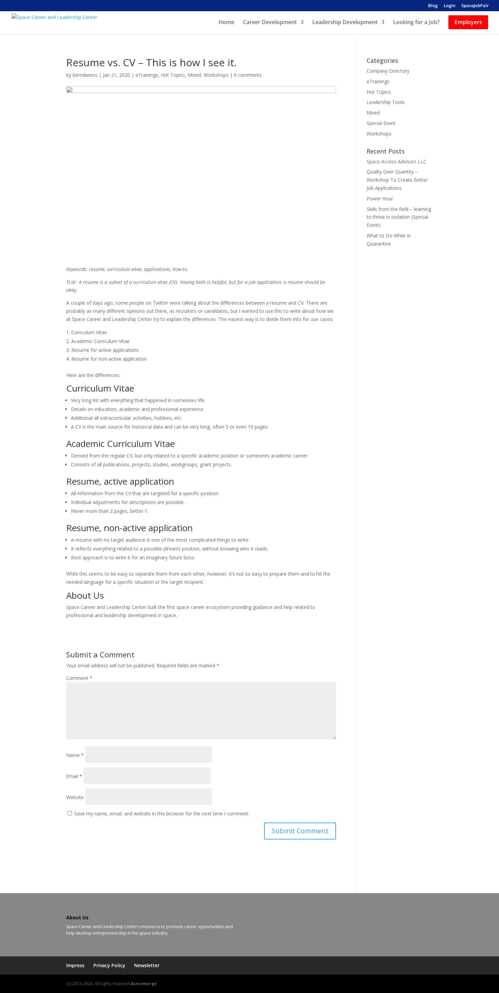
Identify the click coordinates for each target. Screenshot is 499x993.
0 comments (248, 75)
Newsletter (147, 965)
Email (74, 776)
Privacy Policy (109, 965)
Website (75, 797)
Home (226, 23)
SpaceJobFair (475, 5)
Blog (433, 5)
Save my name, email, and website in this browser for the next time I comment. (161, 813)
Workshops (216, 75)
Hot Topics (173, 75)
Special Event (381, 123)
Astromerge (144, 984)
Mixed (194, 75)
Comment (79, 678)
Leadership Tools (386, 102)
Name (75, 755)
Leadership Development (344, 23)
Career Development (270, 23)
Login (449, 5)
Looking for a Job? (416, 23)
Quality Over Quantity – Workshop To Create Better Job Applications (397, 179)
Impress (75, 965)
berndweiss (85, 75)
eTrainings (146, 75)
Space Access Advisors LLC (396, 161)
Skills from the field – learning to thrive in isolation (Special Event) (399, 217)
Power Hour (380, 198)
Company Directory (388, 71)
